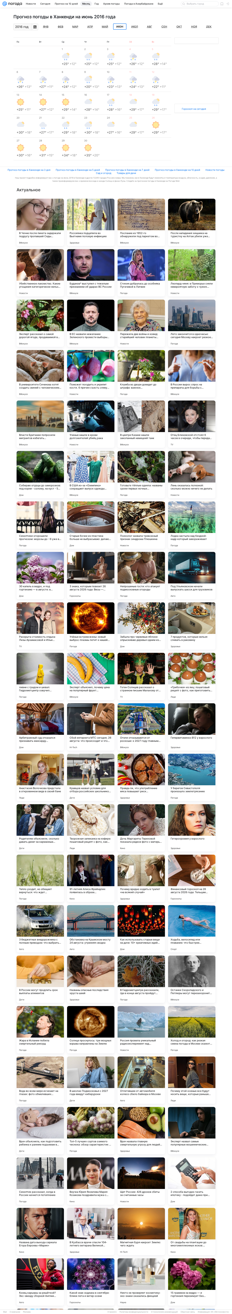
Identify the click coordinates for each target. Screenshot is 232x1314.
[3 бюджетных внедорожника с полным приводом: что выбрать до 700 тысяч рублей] (40, 928)
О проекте (112, 1312)
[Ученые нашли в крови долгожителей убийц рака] (90, 424)
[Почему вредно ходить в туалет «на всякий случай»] (141, 878)
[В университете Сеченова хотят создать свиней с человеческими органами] (40, 373)
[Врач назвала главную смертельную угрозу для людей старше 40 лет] (141, 1130)
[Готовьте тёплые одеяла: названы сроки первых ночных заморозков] (141, 474)
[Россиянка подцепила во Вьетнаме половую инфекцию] (90, 222)
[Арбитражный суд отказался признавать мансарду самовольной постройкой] (40, 727)
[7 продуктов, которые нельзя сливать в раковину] (191, 626)
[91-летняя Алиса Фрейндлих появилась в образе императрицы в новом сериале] (90, 878)
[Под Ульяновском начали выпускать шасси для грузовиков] (191, 575)
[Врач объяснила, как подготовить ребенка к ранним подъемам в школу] (40, 1130)
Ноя (194, 26)
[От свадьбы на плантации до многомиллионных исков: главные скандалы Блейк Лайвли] (191, 1231)
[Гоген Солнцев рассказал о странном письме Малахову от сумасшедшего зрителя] (141, 676)
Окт (179, 26)
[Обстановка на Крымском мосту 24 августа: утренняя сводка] (90, 928)
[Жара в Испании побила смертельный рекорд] (40, 1029)
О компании (15, 1312)
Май (105, 26)
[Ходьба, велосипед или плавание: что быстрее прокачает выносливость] (191, 928)
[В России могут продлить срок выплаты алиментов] (40, 979)
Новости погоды (214, 169)
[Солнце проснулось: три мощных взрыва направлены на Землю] (90, 1029)
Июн (119, 26)
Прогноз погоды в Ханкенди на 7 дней (127, 169)
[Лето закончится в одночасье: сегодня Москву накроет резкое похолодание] (191, 323)
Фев (60, 26)
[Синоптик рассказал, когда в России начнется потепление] (40, 1181)
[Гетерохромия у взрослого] (191, 828)
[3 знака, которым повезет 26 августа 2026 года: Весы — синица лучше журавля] (90, 575)
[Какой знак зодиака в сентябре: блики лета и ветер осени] (90, 1282)
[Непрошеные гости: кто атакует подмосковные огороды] (141, 575)
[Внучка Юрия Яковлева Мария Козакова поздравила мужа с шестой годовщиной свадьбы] (90, 1181)
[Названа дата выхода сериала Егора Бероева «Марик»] (40, 1231)
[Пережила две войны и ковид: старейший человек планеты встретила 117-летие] (141, 323)
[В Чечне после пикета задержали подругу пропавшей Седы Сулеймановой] (40, 222)
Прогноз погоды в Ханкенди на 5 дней (78, 169)
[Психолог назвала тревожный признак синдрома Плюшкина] (141, 525)
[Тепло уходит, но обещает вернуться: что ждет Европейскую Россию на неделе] (40, 878)
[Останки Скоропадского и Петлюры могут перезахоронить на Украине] (191, 979)
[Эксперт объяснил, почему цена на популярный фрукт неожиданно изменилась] (90, 676)
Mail (5, 1312)
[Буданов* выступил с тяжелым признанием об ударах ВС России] (90, 272)
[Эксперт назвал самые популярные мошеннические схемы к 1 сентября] (191, 1130)
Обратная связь (188, 1312)
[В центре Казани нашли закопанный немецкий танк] (141, 424)
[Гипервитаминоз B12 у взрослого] (191, 727)
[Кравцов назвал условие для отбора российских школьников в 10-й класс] (90, 777)
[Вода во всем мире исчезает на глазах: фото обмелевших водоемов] (40, 1080)
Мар (75, 26)
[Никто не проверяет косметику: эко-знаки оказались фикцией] (141, 1282)
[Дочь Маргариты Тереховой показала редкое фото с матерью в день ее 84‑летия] (141, 828)
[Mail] (5, 4)
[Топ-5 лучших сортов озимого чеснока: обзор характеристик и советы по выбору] (90, 1130)
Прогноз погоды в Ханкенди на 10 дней (177, 169)
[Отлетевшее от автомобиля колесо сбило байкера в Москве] (141, 1080)
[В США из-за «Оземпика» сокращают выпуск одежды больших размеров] (90, 474)
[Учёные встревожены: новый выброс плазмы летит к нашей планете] (90, 626)
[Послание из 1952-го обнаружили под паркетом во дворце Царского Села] (141, 222)
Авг (149, 26)
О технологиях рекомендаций (164, 1312)
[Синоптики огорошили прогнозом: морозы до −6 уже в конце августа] (40, 525)
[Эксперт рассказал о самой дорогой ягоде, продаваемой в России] (40, 323)
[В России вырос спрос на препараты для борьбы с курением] (191, 373)
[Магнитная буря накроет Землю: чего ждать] (141, 1231)
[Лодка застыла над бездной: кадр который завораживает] (191, 525)
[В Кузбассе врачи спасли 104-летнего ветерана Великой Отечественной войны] (90, 1231)
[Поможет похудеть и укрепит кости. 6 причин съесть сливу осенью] (90, 373)
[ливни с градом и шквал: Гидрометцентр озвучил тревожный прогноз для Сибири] (40, 676)
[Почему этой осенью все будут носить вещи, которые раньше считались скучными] (191, 1080)
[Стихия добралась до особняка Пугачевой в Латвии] (141, 272)
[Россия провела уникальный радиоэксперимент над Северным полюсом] (141, 1029)
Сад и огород (103, 173)
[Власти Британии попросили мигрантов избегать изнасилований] (40, 424)
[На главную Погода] (14, 4)
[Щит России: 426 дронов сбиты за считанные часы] (141, 1181)
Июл (134, 26)
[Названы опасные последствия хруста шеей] (90, 979)
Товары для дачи (126, 173)
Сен (164, 26)
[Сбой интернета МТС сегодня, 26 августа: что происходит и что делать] (90, 727)
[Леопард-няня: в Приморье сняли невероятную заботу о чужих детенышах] (191, 272)
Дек (208, 26)
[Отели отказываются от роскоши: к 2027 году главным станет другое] (141, 727)
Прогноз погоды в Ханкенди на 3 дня (29, 169)
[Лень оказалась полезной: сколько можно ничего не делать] (191, 474)
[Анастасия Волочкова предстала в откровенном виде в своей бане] (40, 777)
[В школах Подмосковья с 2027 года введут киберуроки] (90, 1080)
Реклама (27, 1312)
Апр (90, 26)
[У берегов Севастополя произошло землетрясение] (191, 777)
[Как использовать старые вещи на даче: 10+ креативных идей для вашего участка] (141, 928)
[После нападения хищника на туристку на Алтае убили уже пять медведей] (191, 222)
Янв (45, 26)
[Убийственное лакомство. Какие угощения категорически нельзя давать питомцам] (40, 272)
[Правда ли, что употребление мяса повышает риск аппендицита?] (141, 777)
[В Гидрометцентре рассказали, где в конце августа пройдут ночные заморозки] (141, 979)
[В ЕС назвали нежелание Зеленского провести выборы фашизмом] (90, 323)
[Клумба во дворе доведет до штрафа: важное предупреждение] (141, 373)
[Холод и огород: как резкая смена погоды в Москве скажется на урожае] (191, 1029)
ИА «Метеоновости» (220, 1312)
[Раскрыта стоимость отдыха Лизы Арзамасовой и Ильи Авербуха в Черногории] (40, 626)
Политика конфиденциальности (133, 1312)
